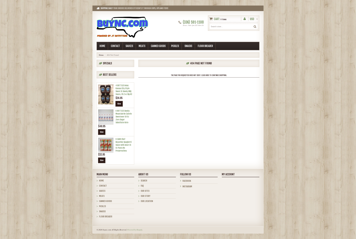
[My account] (244, 18)
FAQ (142, 185)
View (119, 104)
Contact (115, 46)
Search (144, 180)
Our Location (147, 201)
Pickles (175, 46)
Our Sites (145, 191)
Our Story (145, 196)
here (207, 75)
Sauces (129, 46)
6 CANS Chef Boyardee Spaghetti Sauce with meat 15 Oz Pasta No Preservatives (124, 145)
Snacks (188, 46)
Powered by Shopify (134, 229)
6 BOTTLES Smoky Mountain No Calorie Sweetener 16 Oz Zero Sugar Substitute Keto (124, 117)
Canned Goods (158, 46)
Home (102, 46)
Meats (142, 46)
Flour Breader (205, 46)
